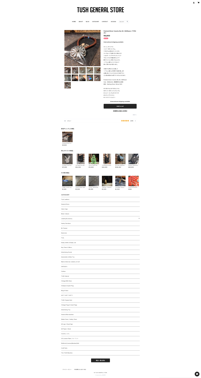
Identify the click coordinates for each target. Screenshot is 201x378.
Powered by (98, 375)
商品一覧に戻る (100, 360)
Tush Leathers (65, 199)
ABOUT (81, 21)
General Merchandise (67, 314)
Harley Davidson (66, 223)
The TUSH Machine (66, 353)
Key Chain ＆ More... (67, 247)
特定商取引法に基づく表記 (80, 369)
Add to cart (120, 106)
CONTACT (105, 21)
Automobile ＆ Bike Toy (68, 257)
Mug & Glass (64, 290)
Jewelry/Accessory (66, 218)
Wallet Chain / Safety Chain (69, 319)
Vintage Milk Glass (66, 281)
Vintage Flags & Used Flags (69, 305)
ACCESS (113, 21)
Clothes (63, 271)
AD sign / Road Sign (67, 324)
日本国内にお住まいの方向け (120, 111)
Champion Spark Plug (67, 285)
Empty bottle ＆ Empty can (68, 242)
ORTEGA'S (64, 266)
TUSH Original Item (66, 300)
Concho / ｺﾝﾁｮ (65, 333)
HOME (74, 21)
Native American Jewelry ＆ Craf (70, 261)
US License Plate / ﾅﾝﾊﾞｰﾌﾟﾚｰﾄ (69, 338)
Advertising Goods (66, 252)
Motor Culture (65, 213)
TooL (62, 237)
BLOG (87, 21)
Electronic (64, 233)
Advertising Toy (65, 309)
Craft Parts (64, 348)
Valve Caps (64, 209)
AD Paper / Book (66, 329)
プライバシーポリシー (67, 369)
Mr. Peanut (64, 228)
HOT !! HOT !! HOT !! (67, 295)
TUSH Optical (65, 276)
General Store (65, 204)
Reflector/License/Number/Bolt (70, 343)
